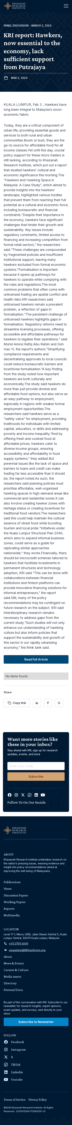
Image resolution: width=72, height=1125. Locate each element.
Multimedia (12, 915)
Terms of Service (14, 1099)
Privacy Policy (37, 1099)
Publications (12, 882)
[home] (13, 6)
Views (7, 889)
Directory (10, 983)
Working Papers (14, 902)
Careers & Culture (16, 970)
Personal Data (13, 990)
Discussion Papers (16, 895)
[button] (66, 6)
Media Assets (12, 976)
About (8, 956)
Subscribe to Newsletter (36, 1022)
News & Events (14, 963)
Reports (9, 908)
